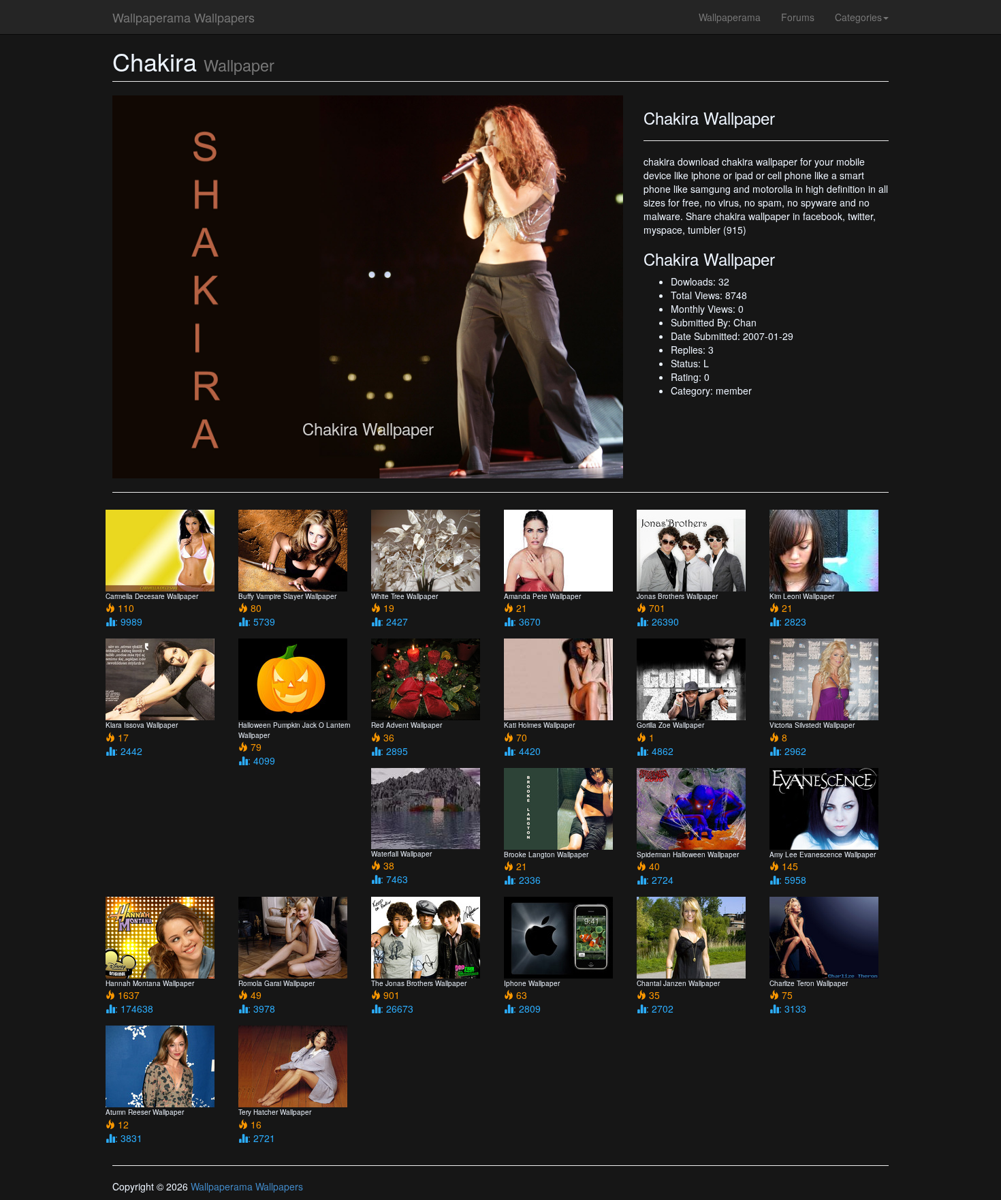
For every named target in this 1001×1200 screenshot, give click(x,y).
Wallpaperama (730, 17)
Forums (797, 17)
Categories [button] (858, 17)
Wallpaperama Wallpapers (183, 17)
